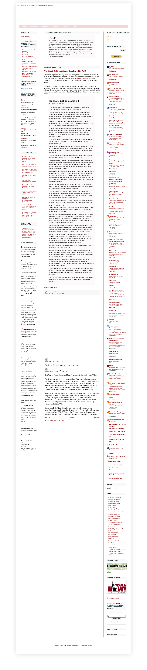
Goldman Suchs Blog (114, 514)
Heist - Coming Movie (114, 518)
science (81, 53)
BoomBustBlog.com (113, 501)
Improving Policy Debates (116, 262)
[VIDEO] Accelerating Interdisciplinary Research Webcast (116, 284)
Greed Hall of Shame (114, 516)
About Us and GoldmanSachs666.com (29, 180)
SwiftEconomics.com (115, 359)
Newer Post (47, 417)
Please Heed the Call (114, 541)
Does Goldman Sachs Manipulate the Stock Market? (28, 186)
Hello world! (112, 173)
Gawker (111, 319)
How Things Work (113, 321)
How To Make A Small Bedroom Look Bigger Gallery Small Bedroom (117, 254)
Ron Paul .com (113, 274)
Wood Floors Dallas (114, 361)
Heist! (111, 453)
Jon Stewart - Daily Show (115, 522)
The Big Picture (114, 74)
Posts (111, 36)
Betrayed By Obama (114, 499)
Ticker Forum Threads (114, 551)
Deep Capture (112, 505)
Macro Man (112, 216)
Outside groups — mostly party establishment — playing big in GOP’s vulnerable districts (117, 313)
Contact (65, 26)
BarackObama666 (114, 394)
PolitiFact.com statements (117, 207)
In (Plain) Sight (112, 520)
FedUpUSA (112, 171)
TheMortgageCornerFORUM (116, 549)
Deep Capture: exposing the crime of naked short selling (116, 161)
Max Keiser (111, 526)
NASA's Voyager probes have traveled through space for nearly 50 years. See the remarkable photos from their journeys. (117, 112)
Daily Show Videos (114, 445)
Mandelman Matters (115, 199)
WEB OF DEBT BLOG (115, 135)
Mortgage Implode (113, 532)
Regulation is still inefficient (79, 78)
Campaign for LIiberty (114, 503)
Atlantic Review (114, 260)
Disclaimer (45, 26)
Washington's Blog (115, 142)
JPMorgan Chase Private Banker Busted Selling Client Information (116, 245)
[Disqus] (72, 326)
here (55, 287)
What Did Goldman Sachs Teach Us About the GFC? (29, 68)
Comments (112, 40)
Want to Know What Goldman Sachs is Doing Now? (29, 58)
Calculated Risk (114, 152)
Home (25, 26)
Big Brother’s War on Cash (116, 276)
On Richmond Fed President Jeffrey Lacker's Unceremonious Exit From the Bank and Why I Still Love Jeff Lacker (117, 294)
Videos (75, 26)
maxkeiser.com (113, 191)
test (110, 355)
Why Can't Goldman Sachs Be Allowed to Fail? (65, 71)
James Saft (67, 75)
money (62, 51)
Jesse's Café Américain (116, 89)
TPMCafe (112, 366)
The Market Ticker (114, 302)
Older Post (97, 417)
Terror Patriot (112, 547)
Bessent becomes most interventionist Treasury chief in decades (117, 129)
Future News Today (115, 412)
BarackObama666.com (114, 497)
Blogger (90, 645)
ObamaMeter (112, 534)
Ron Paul (110, 543)
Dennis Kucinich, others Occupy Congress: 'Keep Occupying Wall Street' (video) (117, 388)
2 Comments (60, 293)
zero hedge (112, 266)
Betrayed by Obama (115, 461)
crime (68, 49)
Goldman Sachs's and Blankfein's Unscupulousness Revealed (28, 52)
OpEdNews (112, 67)
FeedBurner (120, 622)
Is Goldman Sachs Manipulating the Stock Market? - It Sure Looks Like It (28, 159)
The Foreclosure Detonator (117, 373)
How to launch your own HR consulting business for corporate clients (116, 146)
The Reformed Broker (115, 478)
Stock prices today (26, 88)
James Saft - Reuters (57, 104)
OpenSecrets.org (113, 536)
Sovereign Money (113, 545)
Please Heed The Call (115, 224)
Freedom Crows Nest (114, 510)
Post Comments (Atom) (57, 420)
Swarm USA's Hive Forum (117, 431)
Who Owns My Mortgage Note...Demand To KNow (29, 165)
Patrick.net (111, 538)
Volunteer (55, 26)
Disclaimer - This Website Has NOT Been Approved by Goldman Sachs (29, 171)
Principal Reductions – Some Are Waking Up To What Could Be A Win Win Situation (117, 377)
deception (64, 46)
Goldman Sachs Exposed (116, 419)
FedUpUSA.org (112, 508)
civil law (78, 49)
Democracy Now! (114, 96)
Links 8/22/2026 (113, 84)
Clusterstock (113, 107)
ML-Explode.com (114, 251)
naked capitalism (114, 82)
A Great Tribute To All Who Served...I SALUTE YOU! (29, 63)
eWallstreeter (113, 280)
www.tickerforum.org (115, 464)
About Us (34, 26)
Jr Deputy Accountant (116, 290)
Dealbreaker (112, 232)
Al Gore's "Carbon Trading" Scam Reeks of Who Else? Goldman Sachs (29, 207)
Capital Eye (112, 310)
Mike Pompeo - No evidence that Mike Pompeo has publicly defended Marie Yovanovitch (117, 210)
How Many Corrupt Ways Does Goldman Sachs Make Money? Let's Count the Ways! (29, 74)
